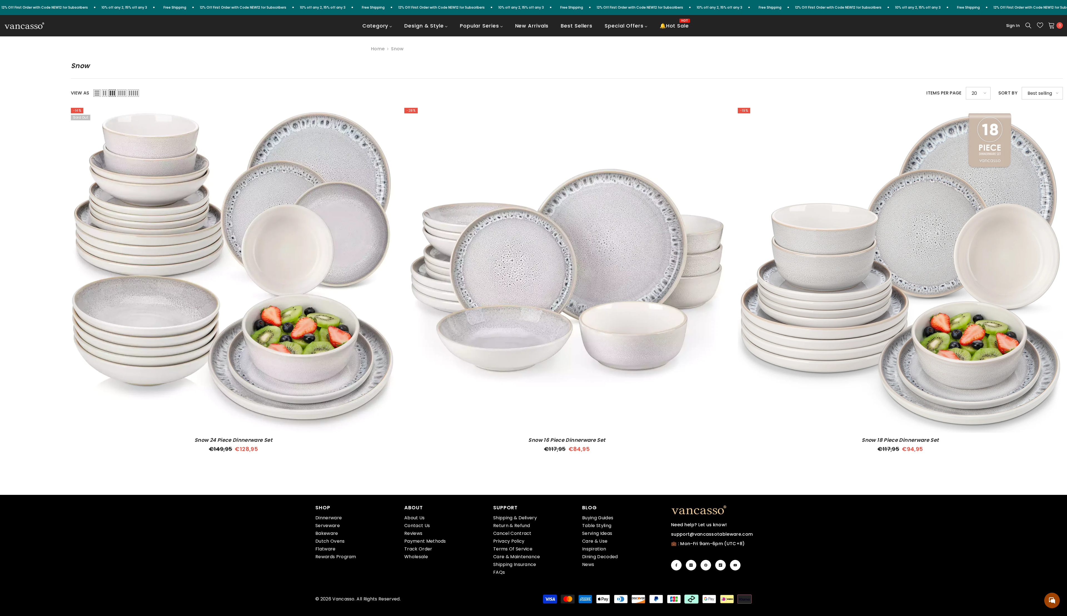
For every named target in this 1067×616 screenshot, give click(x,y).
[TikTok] (720, 565)
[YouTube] (735, 565)
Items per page (943, 93)
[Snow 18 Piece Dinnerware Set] (900, 270)
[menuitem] (377, 29)
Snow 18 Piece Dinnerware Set (900, 440)
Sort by (1008, 93)
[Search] (1028, 25)
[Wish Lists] (1040, 25)
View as (80, 93)
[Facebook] (676, 565)
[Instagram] (691, 565)
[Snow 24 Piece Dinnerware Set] (233, 270)
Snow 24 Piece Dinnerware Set (233, 440)
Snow (397, 49)
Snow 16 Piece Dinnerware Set (566, 440)
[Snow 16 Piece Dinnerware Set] (566, 270)
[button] (97, 93)
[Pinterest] (705, 565)
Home (378, 49)
